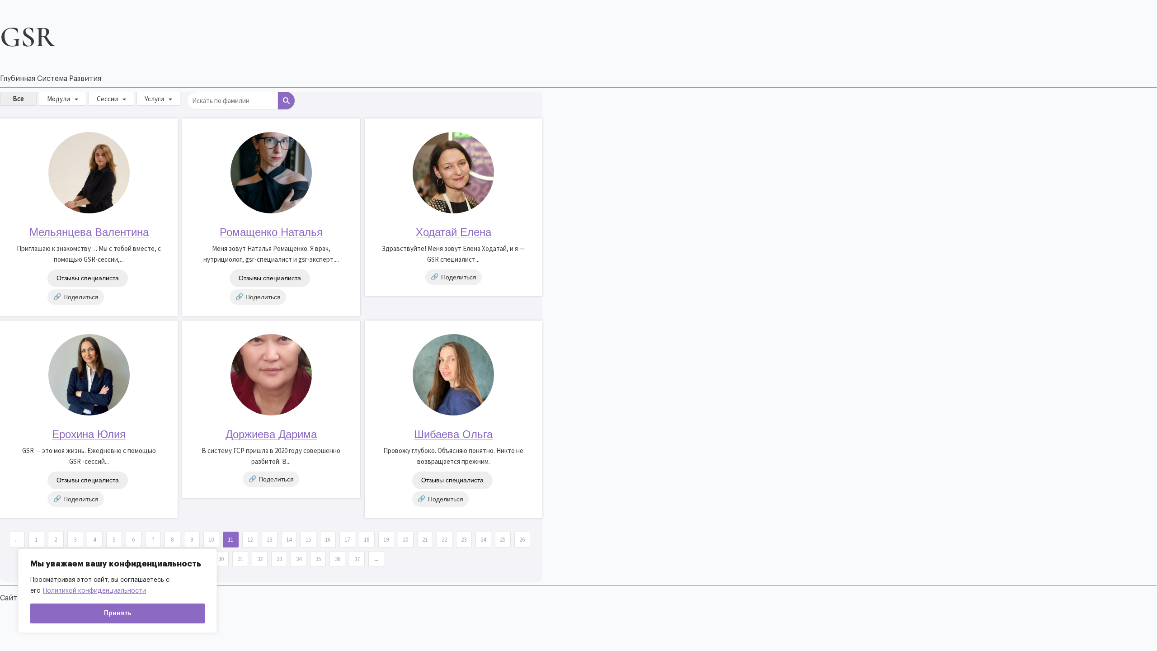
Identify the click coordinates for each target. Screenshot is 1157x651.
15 (308, 539)
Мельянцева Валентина (89, 232)
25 (502, 539)
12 (250, 539)
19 (386, 539)
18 (366, 539)
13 (269, 539)
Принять (117, 613)
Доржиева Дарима (271, 434)
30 (221, 559)
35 (318, 559)
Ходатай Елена (453, 232)
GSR (27, 36)
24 (483, 539)
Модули (58, 98)
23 (463, 539)
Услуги (154, 98)
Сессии (107, 98)
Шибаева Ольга (453, 434)
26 (522, 539)
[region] (117, 591)
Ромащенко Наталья (271, 232)
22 (444, 539)
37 (357, 559)
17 (347, 539)
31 (240, 559)
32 (260, 559)
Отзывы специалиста (87, 278)
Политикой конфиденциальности (94, 591)
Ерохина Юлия (89, 434)
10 (211, 539)
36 (337, 559)
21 (425, 539)
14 (289, 539)
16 (327, 539)
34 (298, 559)
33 (279, 559)
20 (405, 539)
